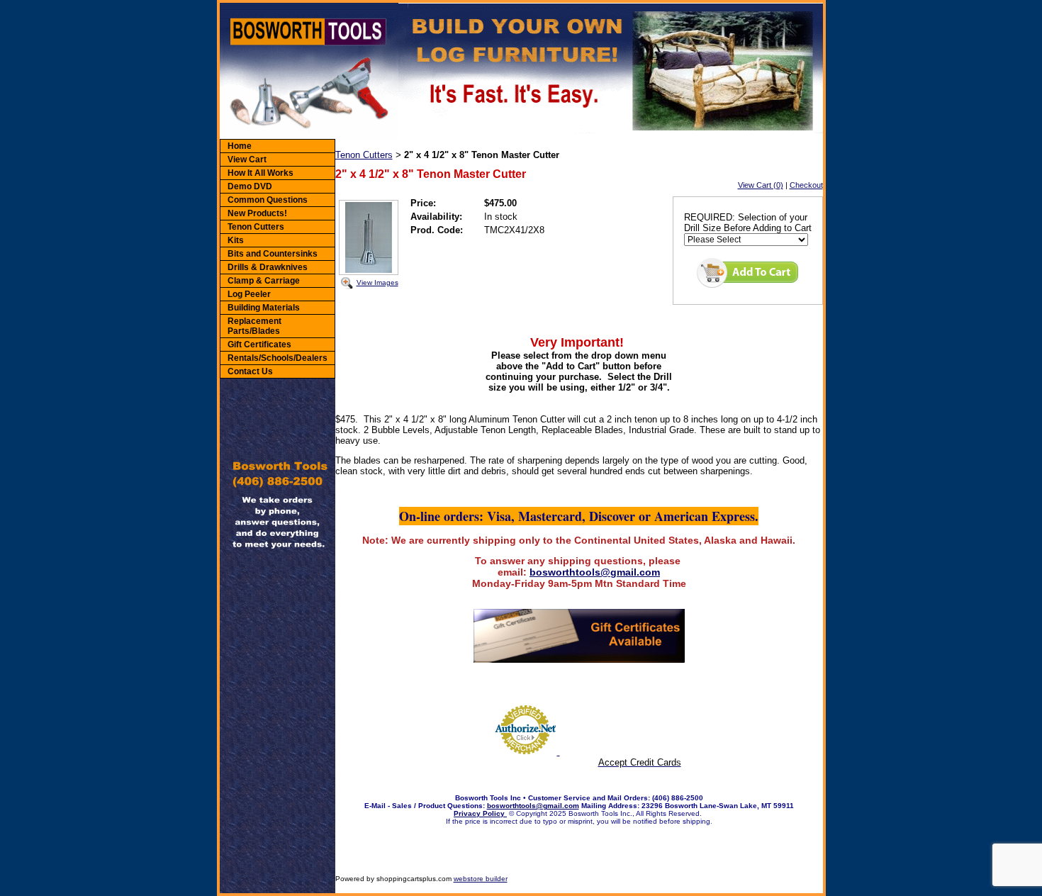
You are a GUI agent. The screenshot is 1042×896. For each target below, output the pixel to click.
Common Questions (268, 200)
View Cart (247, 159)
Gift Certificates (259, 344)
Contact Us (250, 371)
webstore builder (481, 879)
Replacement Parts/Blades (254, 326)
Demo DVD (250, 186)
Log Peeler (249, 294)
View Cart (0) (760, 185)
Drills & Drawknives (268, 267)
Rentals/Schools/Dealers (277, 358)
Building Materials (264, 308)
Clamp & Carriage (264, 281)
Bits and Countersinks (273, 254)
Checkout (806, 185)
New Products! (257, 213)
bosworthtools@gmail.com (595, 572)
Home (240, 146)
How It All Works (260, 173)
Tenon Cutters (256, 227)
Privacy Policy (480, 813)
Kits (236, 240)
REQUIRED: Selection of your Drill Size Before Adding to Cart (748, 222)
